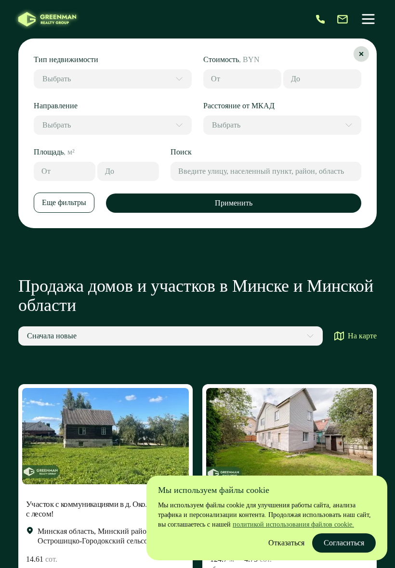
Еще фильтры (64, 202)
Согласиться (344, 543)
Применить (233, 203)
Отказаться (286, 543)
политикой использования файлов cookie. (293, 524)
